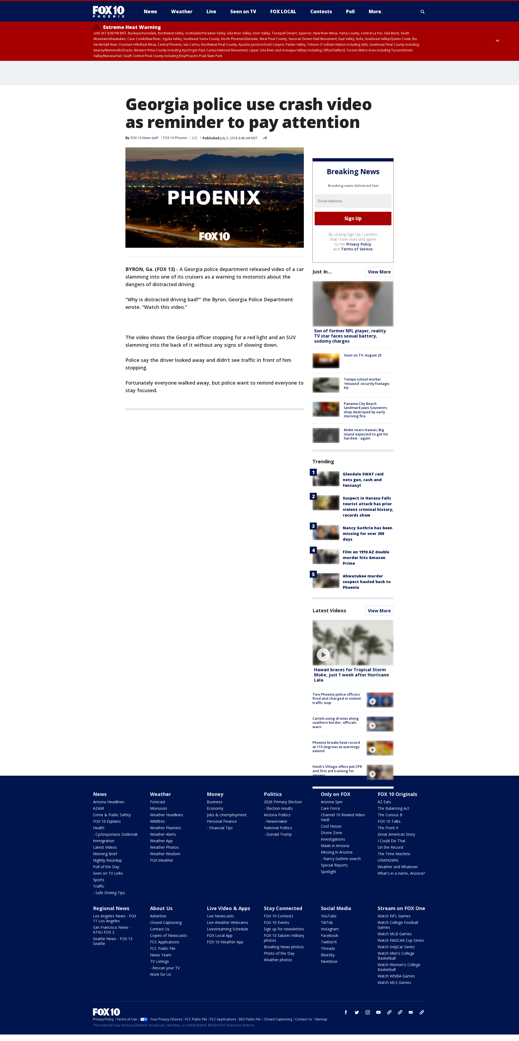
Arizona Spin (331, 801)
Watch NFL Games (394, 915)
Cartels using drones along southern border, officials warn (335, 722)
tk (389, 1012)
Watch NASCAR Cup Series (401, 940)
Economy (215, 808)
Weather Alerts (163, 834)
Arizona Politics (277, 814)
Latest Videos (329, 610)
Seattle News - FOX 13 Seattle (112, 941)
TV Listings (159, 961)
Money (215, 794)
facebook (346, 1012)
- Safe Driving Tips (109, 892)
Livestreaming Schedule (227, 928)
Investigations (333, 839)
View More (379, 272)
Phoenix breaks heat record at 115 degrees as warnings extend (336, 746)
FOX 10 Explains (107, 821)
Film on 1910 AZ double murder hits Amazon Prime (366, 557)
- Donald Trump (278, 834)
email (411, 1012)
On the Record (390, 847)
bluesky (400, 1012)
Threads (328, 948)
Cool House (331, 826)
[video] (353, 643)
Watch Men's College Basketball (396, 956)
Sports (98, 879)
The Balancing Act (393, 808)
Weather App (161, 840)
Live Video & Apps (228, 908)
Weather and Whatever (398, 866)
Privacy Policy (358, 244)
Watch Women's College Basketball (399, 967)
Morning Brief (105, 853)
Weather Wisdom (165, 853)
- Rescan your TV (165, 967)
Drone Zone (331, 832)
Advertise (158, 915)
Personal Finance (222, 821)
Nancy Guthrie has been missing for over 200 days (367, 533)
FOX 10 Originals (397, 794)
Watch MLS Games (394, 982)
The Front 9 (388, 827)
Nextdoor (329, 961)
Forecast (157, 801)
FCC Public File (162, 948)
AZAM (98, 808)
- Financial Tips (220, 827)
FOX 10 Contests (278, 915)
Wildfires (157, 821)
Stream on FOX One (401, 908)
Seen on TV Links (108, 873)
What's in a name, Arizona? (401, 873)
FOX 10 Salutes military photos (284, 938)
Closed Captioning (166, 922)
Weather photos (278, 959)
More (375, 11)
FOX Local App (219, 935)
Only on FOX (335, 794)
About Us (161, 908)
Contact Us (159, 928)
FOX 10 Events (276, 922)
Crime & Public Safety (112, 814)
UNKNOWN (388, 860)
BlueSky (328, 954)
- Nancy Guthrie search (341, 858)
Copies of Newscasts (168, 935)
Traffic (98, 886)
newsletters (421, 1012)
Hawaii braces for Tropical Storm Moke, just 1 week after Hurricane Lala (351, 675)
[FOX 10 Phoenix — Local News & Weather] (111, 11)
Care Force (330, 808)
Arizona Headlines (108, 801)
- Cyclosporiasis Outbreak (115, 834)
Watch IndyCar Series (396, 946)
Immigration (103, 840)
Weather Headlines (166, 814)
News (100, 794)
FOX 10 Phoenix (175, 138)
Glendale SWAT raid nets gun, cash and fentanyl (363, 479)
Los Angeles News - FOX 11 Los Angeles (114, 918)
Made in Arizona (335, 845)
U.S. (195, 138)
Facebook (329, 935)
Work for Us (160, 974)
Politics (273, 794)
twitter (356, 1012)
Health (98, 827)
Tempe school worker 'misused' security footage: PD (367, 383)
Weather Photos (164, 847)
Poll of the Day (106, 866)
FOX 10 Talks (389, 821)
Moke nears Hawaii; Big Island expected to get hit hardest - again (366, 434)
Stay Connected (283, 908)
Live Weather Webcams (227, 922)
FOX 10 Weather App (225, 941)
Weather (160, 794)
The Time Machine (394, 853)
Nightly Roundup (107, 860)
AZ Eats (384, 801)
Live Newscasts (220, 915)
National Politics (278, 827)
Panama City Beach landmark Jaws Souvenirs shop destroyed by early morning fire (365, 410)
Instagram (330, 928)
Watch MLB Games (395, 933)
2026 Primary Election (283, 801)
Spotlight (328, 871)
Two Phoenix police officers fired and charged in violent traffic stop (336, 698)
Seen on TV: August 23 (362, 355)
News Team (160, 954)
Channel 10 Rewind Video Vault (343, 817)
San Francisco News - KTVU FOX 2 (112, 930)
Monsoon (158, 808)
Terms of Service (356, 249)
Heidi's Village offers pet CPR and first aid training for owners (337, 770)
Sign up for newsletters (284, 928)
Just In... (322, 271)
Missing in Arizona (336, 852)
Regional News (111, 908)
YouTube (329, 915)
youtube (378, 1012)
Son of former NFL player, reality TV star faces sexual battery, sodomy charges (350, 336)
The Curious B (390, 814)
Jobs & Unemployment (227, 814)
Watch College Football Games (398, 925)
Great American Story (396, 834)
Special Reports (334, 865)
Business (214, 801)
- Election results (278, 808)
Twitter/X (329, 941)
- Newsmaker (275, 821)
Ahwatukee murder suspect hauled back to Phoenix (367, 581)
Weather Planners (165, 827)
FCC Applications (164, 941)
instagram (367, 1012)
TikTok (327, 922)
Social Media (336, 908)
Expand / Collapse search (423, 12)
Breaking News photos (284, 946)
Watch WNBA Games (396, 976)
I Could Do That (391, 840)
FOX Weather (161, 860)
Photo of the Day (279, 953)
